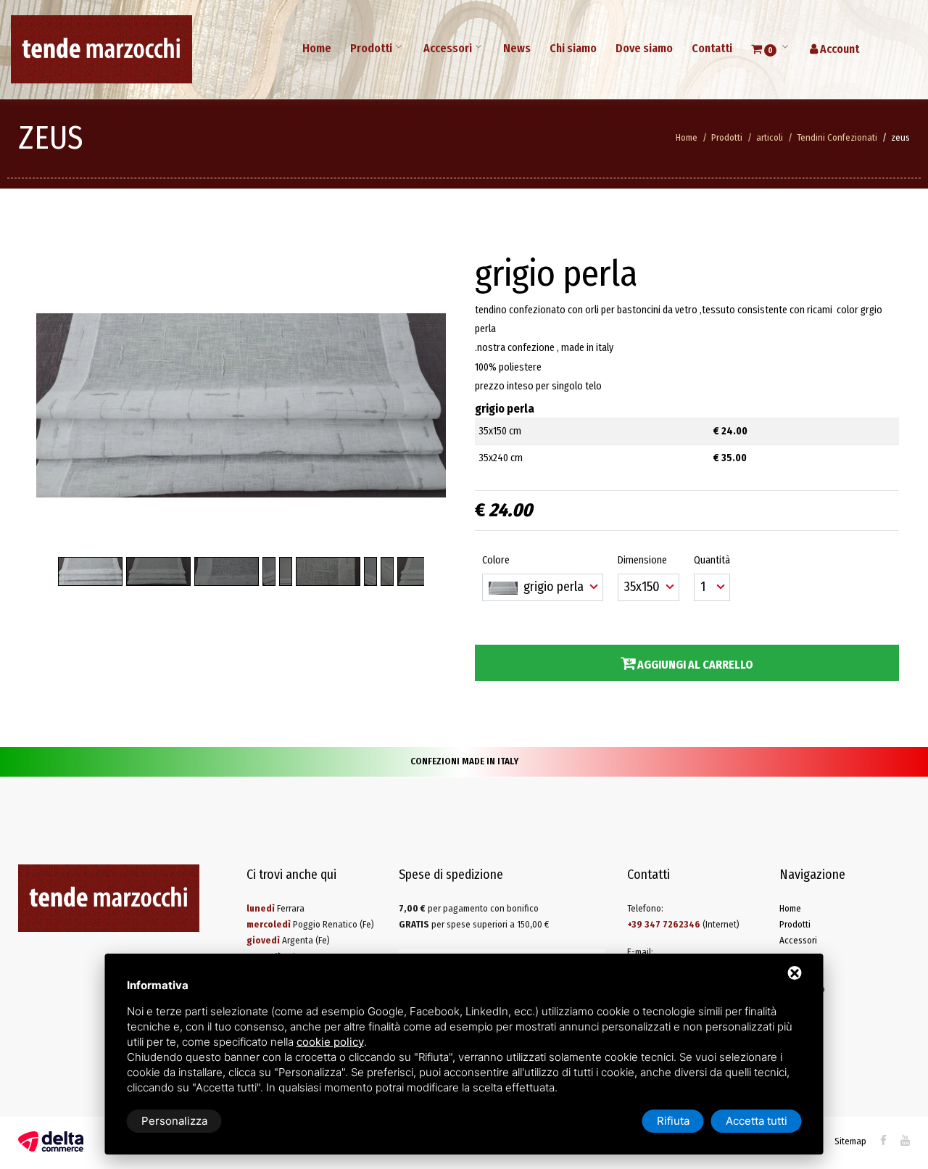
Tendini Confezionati (837, 137)
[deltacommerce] (50, 1141)
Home (316, 48)
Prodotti (371, 48)
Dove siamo (644, 48)
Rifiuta (673, 1121)
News (517, 48)
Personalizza (174, 1121)
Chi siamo (573, 48)
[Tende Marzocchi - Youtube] (905, 1140)
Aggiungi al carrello (694, 665)
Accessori (447, 48)
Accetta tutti (756, 1121)
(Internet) (683, 924)
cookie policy (330, 1042)
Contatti (712, 48)
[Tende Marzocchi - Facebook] (883, 1140)
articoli (769, 137)
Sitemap (850, 1141)
